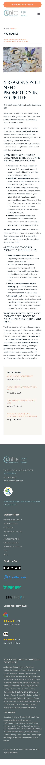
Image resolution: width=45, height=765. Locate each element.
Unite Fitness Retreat (16, 39)
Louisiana (36, 676)
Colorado (16, 670)
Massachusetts (24, 679)
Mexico (6, 707)
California (7, 670)
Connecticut (26, 670)
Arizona (22, 667)
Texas (36, 698)
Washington (29, 701)
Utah (5, 701)
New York (25, 689)
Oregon (6, 695)
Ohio (26, 692)
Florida (6, 673)
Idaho (27, 673)
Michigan (36, 679)
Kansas (19, 676)
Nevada (15, 686)
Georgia (13, 673)
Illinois (33, 673)
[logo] (15, 11)
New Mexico (15, 689)
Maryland (14, 679)
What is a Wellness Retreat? (20, 376)
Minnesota (7, 682)
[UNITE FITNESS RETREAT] (15, 457)
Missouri (26, 682)
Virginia (20, 701)
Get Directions (9, 473)
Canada (33, 704)
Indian (6, 676)
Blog (13, 28)
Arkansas (30, 667)
